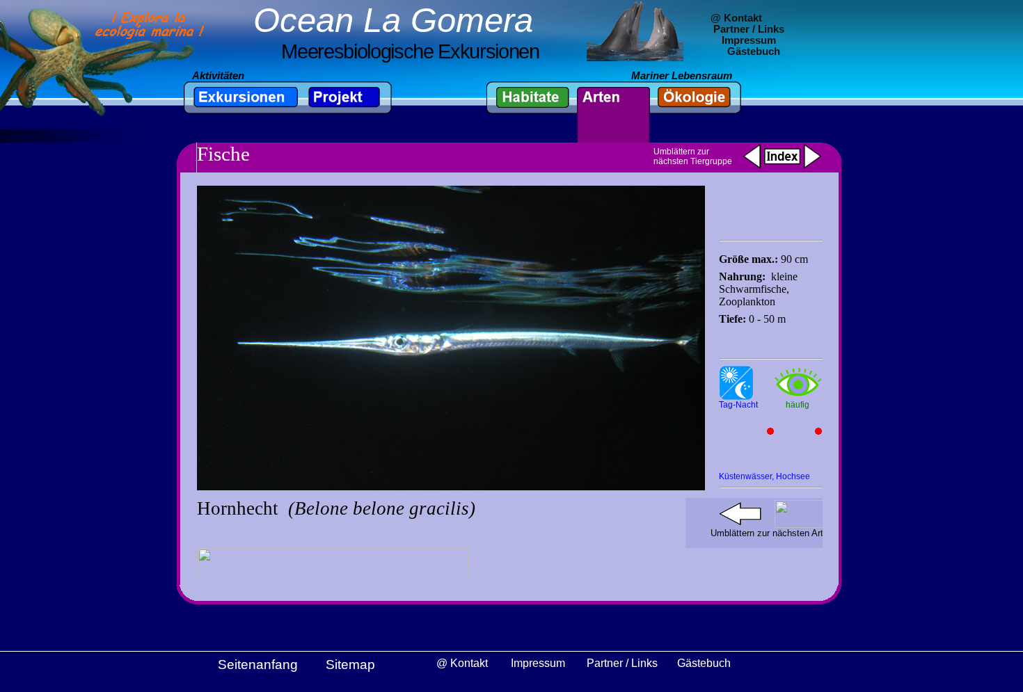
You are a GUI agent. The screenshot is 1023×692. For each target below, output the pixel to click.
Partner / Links (748, 29)
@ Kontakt (736, 18)
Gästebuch (753, 51)
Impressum (749, 40)
